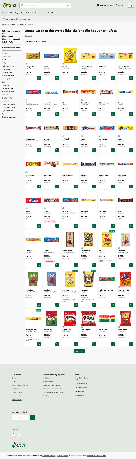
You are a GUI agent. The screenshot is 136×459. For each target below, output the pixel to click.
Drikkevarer (6, 85)
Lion (63, 103)
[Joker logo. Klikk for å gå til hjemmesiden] (9, 5)
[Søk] (32, 417)
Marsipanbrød (30, 139)
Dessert (5, 95)
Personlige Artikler (8, 107)
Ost (3, 82)
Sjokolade (121, 251)
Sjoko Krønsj (85, 251)
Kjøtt (4, 63)
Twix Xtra (47, 175)
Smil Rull (102, 211)
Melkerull (84, 211)
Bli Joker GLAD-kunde (33, 13)
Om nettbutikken (48, 381)
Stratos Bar (103, 139)
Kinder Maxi (48, 103)
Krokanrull (29, 251)
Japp (119, 211)
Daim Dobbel (122, 175)
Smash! (64, 67)
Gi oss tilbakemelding (81, 383)
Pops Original (67, 330)
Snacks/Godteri (7, 98)
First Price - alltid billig (11, 47)
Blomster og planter (9, 117)
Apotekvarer (6, 114)
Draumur (47, 139)
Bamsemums (122, 330)
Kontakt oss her (80, 395)
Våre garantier (16, 396)
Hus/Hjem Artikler (8, 104)
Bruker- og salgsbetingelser (52, 385)
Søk (67, 5)
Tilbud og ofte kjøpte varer (11, 32)
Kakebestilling (8, 42)
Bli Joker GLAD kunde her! (20, 385)
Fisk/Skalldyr (6, 69)
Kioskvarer (6, 101)
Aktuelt (46, 13)
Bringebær (29, 290)
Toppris (120, 103)
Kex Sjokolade (30, 67)
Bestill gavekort (48, 396)
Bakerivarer (6, 56)
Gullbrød (65, 139)
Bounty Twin (103, 175)
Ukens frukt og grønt (11, 39)
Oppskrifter (19, 13)
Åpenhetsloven (17, 399)
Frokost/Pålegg (7, 79)
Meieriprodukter (8, 76)
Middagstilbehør (8, 72)
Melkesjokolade (86, 67)
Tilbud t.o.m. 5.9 (103, 260)
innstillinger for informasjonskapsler (96, 455)
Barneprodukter (7, 88)
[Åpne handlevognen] (131, 5)
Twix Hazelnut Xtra (106, 290)
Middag (4, 60)
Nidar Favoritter (123, 290)
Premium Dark (67, 251)
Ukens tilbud (7, 36)
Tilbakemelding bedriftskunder (53, 392)
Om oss (14, 378)
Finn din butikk (7, 13)
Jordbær (47, 290)
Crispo (46, 211)
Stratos (46, 67)
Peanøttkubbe (67, 175)
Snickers (84, 175)
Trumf (14, 381)
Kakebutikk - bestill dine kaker (52, 389)
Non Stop (65, 290)
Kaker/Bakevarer (8, 91)
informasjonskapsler (62, 455)
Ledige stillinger (17, 392)
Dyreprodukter (7, 111)
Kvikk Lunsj (48, 330)
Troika (27, 211)
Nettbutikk (46, 378)
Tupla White (85, 103)
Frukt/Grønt (6, 53)
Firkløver (102, 67)
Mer (52, 13)
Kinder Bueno (104, 103)
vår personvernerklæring (48, 455)
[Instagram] (18, 434)
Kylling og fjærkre (8, 66)
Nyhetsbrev (15, 389)
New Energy (29, 175)
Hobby (83, 139)
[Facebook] (13, 434)
